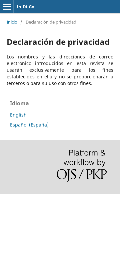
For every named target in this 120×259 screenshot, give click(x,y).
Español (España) (29, 125)
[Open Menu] (6, 6)
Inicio (12, 22)
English (18, 115)
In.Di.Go (25, 7)
